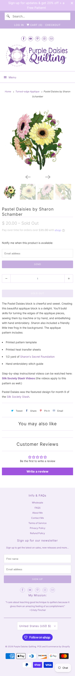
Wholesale (37, 502)
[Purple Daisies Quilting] (37, 55)
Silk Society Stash (18, 396)
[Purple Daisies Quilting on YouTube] (30, 38)
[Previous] (27, 176)
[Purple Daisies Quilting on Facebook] (23, 38)
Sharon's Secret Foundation (37, 356)
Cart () (35, 24)
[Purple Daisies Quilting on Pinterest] (37, 38)
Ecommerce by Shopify (58, 646)
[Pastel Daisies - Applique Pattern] (37, 137)
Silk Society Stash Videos (18, 378)
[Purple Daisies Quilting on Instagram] (44, 38)
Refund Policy (37, 533)
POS (39, 646)
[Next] (47, 176)
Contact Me (37, 517)
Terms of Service (37, 523)
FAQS (38, 507)
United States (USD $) (35, 626)
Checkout (53, 24)
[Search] (8, 16)
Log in (19, 24)
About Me (37, 512)
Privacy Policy (37, 528)
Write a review (37, 471)
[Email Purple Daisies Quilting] (51, 38)
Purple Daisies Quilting (25, 646)
